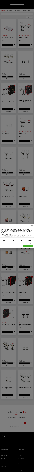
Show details (29, 243)
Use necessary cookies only (6, 246)
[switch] (13, 240)
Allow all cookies (27, 246)
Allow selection (17, 246)
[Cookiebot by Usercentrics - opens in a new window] (29, 225)
